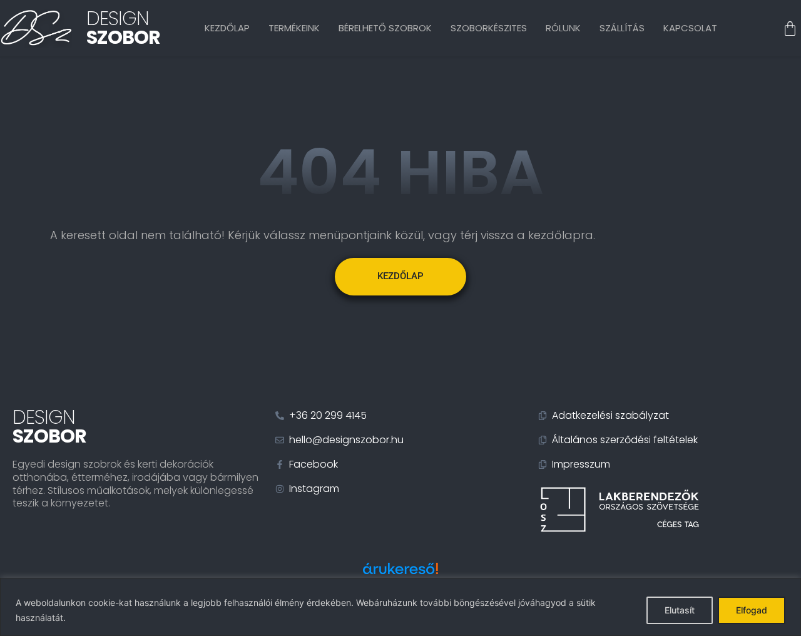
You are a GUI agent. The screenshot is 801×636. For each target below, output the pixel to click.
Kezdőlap (227, 27)
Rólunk (563, 27)
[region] (400, 607)
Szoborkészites (489, 27)
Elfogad (751, 610)
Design (123, 28)
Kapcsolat (690, 27)
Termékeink (294, 27)
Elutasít (680, 610)
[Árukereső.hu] (400, 575)
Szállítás (622, 27)
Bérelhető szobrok (385, 27)
